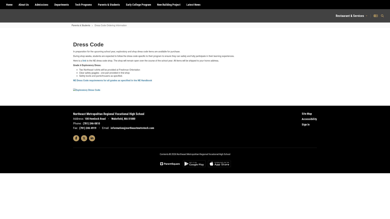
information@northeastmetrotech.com (132, 128)
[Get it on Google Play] (194, 163)
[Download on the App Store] (219, 163)
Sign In (306, 124)
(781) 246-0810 (91, 123)
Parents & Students (81, 25)
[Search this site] (382, 15)
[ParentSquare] (170, 164)
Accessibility (309, 119)
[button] (351, 16)
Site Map (307, 113)
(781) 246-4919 (87, 128)
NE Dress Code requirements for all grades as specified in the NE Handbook (112, 80)
